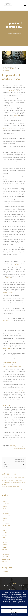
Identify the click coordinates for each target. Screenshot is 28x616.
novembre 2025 (5, 503)
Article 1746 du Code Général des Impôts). (13, 366)
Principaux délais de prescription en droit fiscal (13, 477)
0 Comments (6, 70)
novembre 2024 (5, 513)
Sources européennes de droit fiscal (10, 486)
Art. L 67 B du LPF (7, 277)
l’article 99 (16, 115)
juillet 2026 (4, 499)
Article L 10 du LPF (13, 90)
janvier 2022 (5, 537)
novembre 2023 (5, 523)
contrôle (11, 446)
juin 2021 (4, 547)
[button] (25, 5)
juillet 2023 (4, 530)
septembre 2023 (6, 525)
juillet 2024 (4, 518)
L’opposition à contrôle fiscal (11, 77)
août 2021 (4, 542)
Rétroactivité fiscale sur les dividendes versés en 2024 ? (19, 461)
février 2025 (5, 511)
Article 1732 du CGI (7, 348)
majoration (16, 446)
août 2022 (4, 535)
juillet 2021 (4, 544)
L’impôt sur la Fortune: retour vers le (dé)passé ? (13, 489)
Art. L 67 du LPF (15, 264)
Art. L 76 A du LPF (7, 320)
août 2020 (4, 561)
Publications (12, 445)
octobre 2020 (5, 556)
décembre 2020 (5, 554)
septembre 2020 (6, 559)
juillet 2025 (4, 506)
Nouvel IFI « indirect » (6, 465)
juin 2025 (4, 508)
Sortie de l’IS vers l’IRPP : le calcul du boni (12, 480)
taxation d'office (21, 448)
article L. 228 (20, 390)
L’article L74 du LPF (7, 128)
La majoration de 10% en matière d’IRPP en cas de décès (13, 483)
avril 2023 (4, 532)
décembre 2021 (5, 539)
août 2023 (4, 527)
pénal (15, 448)
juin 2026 (4, 501)
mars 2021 (4, 552)
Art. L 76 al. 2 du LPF (8, 292)
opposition (22, 446)
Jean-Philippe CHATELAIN (9, 68)
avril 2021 (4, 549)
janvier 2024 (5, 520)
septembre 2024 (6, 515)
